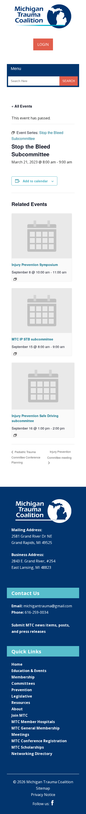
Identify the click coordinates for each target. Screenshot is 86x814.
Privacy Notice (43, 794)
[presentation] (42, 236)
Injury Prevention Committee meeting (59, 454)
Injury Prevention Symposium (35, 264)
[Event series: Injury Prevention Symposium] (15, 279)
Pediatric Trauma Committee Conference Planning (25, 457)
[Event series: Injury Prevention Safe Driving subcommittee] (15, 435)
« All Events (21, 106)
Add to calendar (35, 181)
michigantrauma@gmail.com (47, 605)
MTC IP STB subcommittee (32, 339)
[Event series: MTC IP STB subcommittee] (15, 353)
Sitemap (43, 788)
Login (43, 44)
